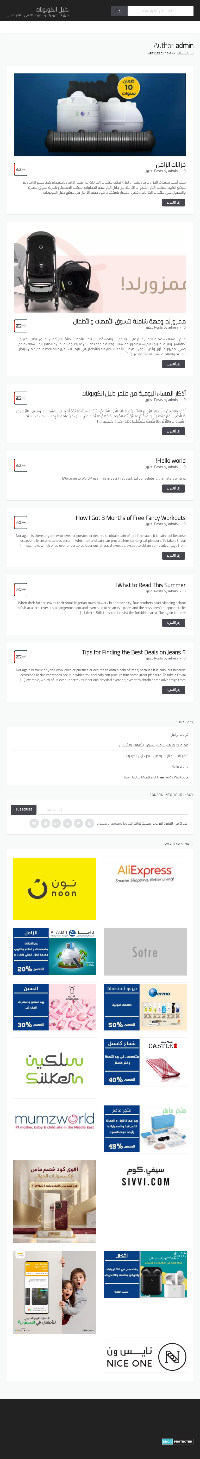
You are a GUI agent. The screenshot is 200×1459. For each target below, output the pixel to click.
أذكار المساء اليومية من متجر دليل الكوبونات (134, 393)
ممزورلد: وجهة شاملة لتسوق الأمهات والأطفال (129, 321)
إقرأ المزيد (173, 202)
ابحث (119, 11)
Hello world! (171, 460)
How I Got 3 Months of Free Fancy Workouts (131, 517)
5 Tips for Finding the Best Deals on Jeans (134, 652)
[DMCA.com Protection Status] (177, 1441)
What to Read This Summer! (151, 584)
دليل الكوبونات (52, 9)
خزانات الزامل (171, 164)
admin (173, 170)
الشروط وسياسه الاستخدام (115, 823)
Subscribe (24, 809)
